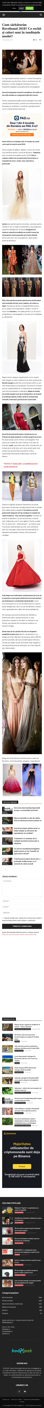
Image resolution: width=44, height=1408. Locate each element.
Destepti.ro (6, 1329)
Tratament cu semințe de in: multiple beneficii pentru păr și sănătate (26, 840)
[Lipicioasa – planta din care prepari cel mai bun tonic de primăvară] (7, 1090)
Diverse (17, 1041)
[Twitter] (9, 45)
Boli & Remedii (19, 1050)
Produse (17, 1254)
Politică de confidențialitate (32, 1399)
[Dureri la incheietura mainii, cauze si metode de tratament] (7, 1241)
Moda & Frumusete (13, 20)
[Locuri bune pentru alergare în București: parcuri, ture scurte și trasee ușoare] (7, 1059)
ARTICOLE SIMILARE (10, 802)
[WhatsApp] (19, 45)
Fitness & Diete (19, 1072)
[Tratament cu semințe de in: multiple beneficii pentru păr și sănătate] (7, 841)
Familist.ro (6, 1334)
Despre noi (6, 1399)
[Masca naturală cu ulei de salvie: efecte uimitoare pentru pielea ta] (7, 820)
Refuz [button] (14, 8)
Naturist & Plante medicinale (22, 1029)
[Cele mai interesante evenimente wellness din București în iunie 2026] (7, 1049)
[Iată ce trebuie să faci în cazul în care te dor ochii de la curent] (7, 1263)
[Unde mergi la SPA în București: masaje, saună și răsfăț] (7, 1070)
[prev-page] (3, 869)
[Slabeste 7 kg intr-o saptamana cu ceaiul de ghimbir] (7, 1210)
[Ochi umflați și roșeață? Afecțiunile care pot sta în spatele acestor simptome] (7, 1111)
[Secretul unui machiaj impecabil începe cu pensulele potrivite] (7, 810)
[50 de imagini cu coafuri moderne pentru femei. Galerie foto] (7, 1273)
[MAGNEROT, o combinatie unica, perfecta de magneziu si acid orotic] (7, 1252)
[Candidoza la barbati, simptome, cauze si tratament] (7, 1220)
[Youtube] (25, 1391)
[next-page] (7, 869)
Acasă (4, 20)
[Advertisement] (18, 972)
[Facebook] (4, 45)
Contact (22, 1402)
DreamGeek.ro (7, 1331)
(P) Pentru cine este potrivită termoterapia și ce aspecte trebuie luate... (27, 1037)
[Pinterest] (14, 45)
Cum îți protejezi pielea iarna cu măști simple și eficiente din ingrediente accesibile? (27, 830)
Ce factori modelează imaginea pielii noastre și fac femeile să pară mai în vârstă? (27, 851)
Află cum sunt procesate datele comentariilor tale (19, 934)
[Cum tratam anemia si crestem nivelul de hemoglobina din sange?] (7, 1283)
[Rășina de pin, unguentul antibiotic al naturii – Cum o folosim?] (7, 1027)
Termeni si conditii (16, 1399)
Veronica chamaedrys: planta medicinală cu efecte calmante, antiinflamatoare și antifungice (25, 1121)
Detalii (21, 8)
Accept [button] (29, 8)
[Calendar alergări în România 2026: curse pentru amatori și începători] (7, 1080)
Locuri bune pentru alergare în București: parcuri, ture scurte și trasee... (26, 1059)
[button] (3, 15)
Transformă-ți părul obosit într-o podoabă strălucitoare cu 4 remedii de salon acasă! (27, 861)
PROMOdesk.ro (7, 1322)
